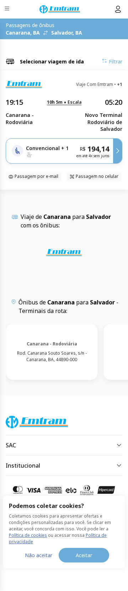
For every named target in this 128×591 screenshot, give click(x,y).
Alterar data (108, 46)
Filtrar (115, 61)
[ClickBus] (31, 420)
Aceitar (84, 555)
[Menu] (7, 9)
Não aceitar (38, 555)
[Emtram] (59, 9)
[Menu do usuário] (118, 9)
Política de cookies (28, 535)
